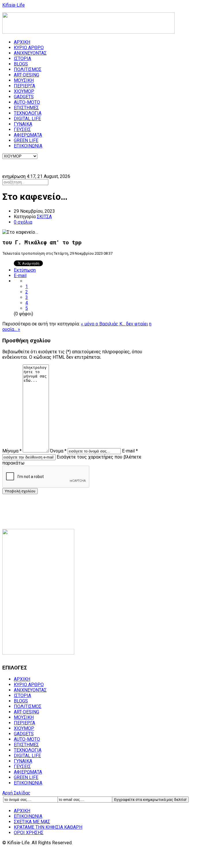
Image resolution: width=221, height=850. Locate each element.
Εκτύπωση (25, 270)
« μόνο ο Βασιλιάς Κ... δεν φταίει (114, 324)
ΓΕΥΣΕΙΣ (22, 129)
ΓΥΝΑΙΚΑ (23, 124)
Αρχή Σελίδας (16, 793)
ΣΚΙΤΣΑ (44, 216)
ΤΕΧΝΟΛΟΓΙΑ (27, 113)
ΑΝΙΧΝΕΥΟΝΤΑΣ (30, 53)
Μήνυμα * (12, 451)
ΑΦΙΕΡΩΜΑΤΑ (28, 135)
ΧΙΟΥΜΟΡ (24, 91)
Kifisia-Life (13, 5)
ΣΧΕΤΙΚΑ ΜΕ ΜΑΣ (32, 821)
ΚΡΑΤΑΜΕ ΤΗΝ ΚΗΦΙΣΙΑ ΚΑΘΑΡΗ (48, 827)
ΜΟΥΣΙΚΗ (24, 80)
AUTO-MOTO (27, 102)
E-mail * (130, 451)
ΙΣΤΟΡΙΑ (22, 58)
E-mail (20, 275)
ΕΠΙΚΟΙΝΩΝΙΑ (28, 146)
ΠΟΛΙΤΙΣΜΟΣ (27, 69)
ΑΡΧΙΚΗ (22, 42)
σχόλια (23, 222)
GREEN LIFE (26, 140)
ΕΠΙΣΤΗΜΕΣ (26, 107)
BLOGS (21, 64)
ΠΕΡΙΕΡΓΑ (24, 86)
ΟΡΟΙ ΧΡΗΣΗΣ (28, 832)
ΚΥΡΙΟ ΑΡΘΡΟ (29, 47)
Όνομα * (58, 451)
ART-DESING (26, 75)
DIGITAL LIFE (27, 118)
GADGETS (24, 96)
